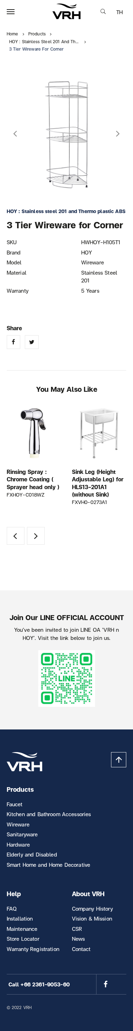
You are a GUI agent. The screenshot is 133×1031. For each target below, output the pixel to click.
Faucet (15, 804)
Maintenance (22, 929)
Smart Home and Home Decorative (48, 865)
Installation (20, 918)
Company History (92, 908)
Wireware (18, 824)
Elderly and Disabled (32, 854)
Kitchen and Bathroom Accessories (49, 814)
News (78, 939)
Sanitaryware (22, 834)
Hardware (18, 844)
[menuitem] (119, 12)
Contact (81, 949)
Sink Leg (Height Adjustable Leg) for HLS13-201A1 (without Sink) (97, 483)
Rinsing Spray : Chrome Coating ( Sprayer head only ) (33, 479)
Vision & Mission (92, 918)
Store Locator (23, 939)
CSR (77, 929)
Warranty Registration (33, 949)
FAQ (12, 908)
